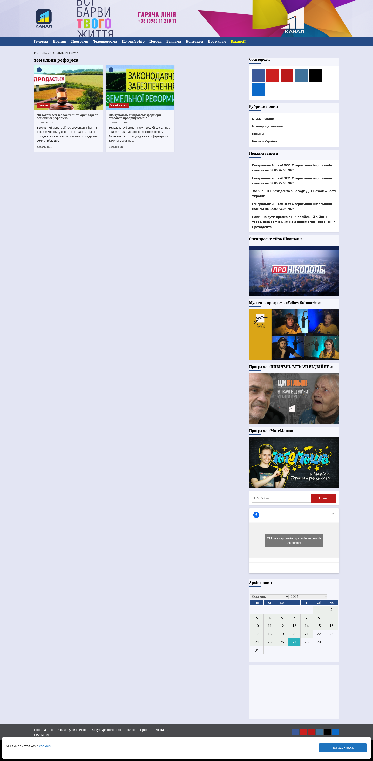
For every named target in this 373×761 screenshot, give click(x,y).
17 (257, 633)
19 (282, 633)
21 (307, 633)
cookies (45, 746)
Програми (79, 41)
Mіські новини (118, 105)
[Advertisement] (294, 692)
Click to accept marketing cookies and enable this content (294, 540)
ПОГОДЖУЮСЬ (343, 747)
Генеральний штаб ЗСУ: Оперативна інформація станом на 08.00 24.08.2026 (292, 206)
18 (270, 633)
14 (307, 625)
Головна (41, 41)
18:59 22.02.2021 (48, 122)
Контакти (194, 41)
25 (270, 642)
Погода (155, 41)
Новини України (264, 141)
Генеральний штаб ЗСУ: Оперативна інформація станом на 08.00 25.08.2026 (292, 180)
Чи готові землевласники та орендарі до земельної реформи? (67, 116)
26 (282, 642)
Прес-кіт (146, 730)
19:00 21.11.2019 (119, 122)
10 (257, 625)
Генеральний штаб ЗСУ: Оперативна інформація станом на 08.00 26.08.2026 (292, 168)
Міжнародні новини (267, 126)
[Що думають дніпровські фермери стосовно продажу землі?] (140, 87)
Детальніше (44, 146)
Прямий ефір (133, 41)
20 (294, 633)
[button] (336, 41)
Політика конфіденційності (69, 730)
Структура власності (106, 730)
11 (270, 625)
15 (319, 625)
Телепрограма (105, 41)
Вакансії (238, 41)
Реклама (173, 41)
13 (294, 625)
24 (257, 642)
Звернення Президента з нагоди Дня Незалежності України (294, 193)
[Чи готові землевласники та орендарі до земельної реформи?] (68, 87)
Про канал (217, 41)
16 (331, 625)
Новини (59, 41)
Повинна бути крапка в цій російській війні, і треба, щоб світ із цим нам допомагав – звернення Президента (293, 222)
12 (282, 625)
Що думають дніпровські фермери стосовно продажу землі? (135, 116)
